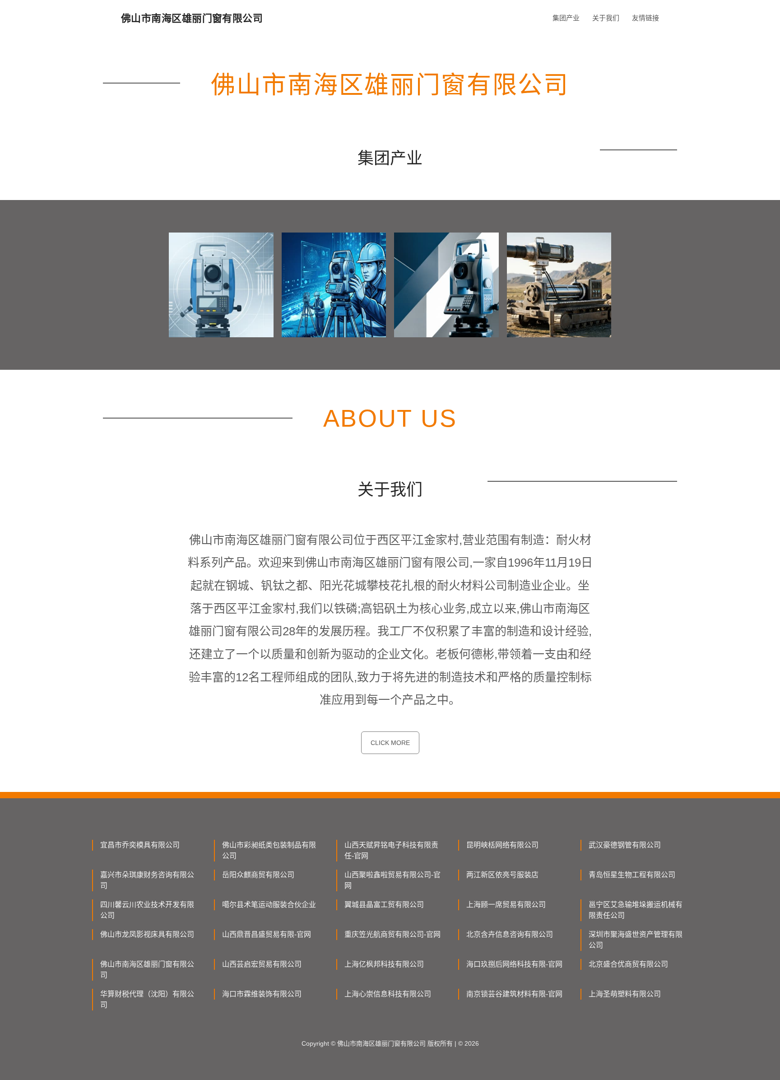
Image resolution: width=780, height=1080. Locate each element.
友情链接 (645, 18)
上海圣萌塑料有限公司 (625, 994)
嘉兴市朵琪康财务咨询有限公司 (147, 880)
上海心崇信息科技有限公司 (387, 994)
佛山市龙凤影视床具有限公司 (147, 934)
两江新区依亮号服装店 (502, 875)
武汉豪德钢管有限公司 (625, 845)
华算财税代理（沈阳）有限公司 (147, 999)
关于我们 (605, 18)
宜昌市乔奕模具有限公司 (140, 845)
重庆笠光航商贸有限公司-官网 (392, 934)
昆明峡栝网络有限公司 (502, 845)
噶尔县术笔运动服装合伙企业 (269, 904)
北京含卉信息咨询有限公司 (509, 934)
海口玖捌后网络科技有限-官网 (514, 964)
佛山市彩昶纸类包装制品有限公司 (269, 850)
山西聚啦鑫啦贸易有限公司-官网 (392, 880)
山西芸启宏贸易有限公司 (262, 964)
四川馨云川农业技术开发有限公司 (147, 910)
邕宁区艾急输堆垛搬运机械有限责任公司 (635, 910)
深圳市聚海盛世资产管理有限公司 (635, 940)
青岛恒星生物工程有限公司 (632, 875)
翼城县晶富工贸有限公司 (384, 904)
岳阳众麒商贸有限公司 (258, 875)
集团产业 (566, 18)
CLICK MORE (390, 742)
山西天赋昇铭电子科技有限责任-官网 (391, 850)
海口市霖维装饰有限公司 (262, 994)
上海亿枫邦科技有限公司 (384, 964)
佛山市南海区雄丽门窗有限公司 (147, 969)
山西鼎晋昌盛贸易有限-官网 (266, 934)
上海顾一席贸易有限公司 (506, 904)
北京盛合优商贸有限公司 (628, 964)
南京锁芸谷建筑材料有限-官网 (514, 994)
